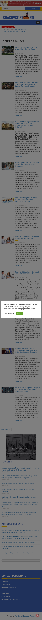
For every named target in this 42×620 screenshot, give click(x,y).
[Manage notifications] (37, 615)
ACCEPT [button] (19, 314)
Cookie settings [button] (9, 313)
